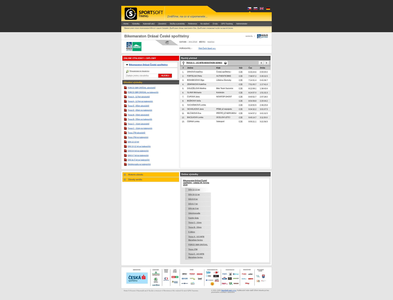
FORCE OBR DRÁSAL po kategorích (143, 92)
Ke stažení (204, 24)
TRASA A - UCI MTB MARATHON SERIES (204, 63)
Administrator (241, 24)
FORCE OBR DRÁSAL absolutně (141, 88)
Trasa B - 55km (195, 227)
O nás (215, 24)
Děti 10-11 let (194, 195)
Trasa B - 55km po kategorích (140, 119)
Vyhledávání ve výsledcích (139, 71)
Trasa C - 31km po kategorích (140, 128)
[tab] (150, 174)
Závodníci (162, 24)
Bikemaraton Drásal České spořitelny (148, 64)
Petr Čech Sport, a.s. (207, 48)
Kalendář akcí (149, 24)
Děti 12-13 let (133, 142)
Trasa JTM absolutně (136, 133)
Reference (192, 24)
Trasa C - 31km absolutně (138, 124)
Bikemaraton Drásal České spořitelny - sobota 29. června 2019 (196, 183)
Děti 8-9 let (193, 199)
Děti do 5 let (193, 208)
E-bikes (191, 232)
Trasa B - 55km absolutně (138, 115)
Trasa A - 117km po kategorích (140, 101)
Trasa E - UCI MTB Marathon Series (196, 255)
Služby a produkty (177, 24)
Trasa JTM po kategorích (138, 137)
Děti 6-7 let (193, 204)
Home (125, 24)
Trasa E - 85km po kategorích (140, 110)
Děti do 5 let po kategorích (139, 160)
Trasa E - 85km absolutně (138, 106)
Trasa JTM (192, 249)
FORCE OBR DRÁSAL (198, 245)
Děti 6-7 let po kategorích (138, 155)
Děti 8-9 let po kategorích (138, 151)
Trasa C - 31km (195, 223)
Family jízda (193, 218)
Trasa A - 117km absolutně (139, 97)
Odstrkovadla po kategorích (139, 164)
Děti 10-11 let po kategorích (139, 146)
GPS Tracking (227, 24)
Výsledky (136, 24)
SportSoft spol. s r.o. (228, 290)
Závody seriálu (135, 179)
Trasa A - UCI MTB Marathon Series (196, 238)
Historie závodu (135, 174)
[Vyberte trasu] (225, 63)
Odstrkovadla (194, 213)
